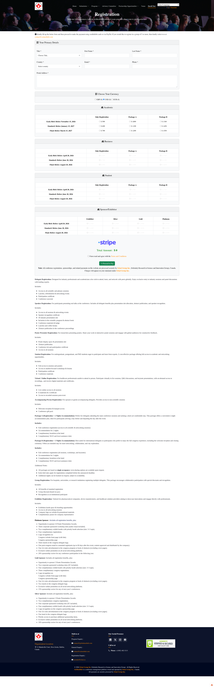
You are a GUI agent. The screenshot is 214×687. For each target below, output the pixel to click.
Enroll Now (152, 6)
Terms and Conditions (119, 256)
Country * (40, 62)
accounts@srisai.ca (79, 660)
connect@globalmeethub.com (83, 643)
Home (75, 6)
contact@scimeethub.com (44, 37)
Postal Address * (42, 73)
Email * (87, 62)
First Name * (89, 51)
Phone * (135, 62)
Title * (39, 51)
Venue (143, 6)
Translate (173, 7)
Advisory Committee (109, 6)
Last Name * (136, 51)
